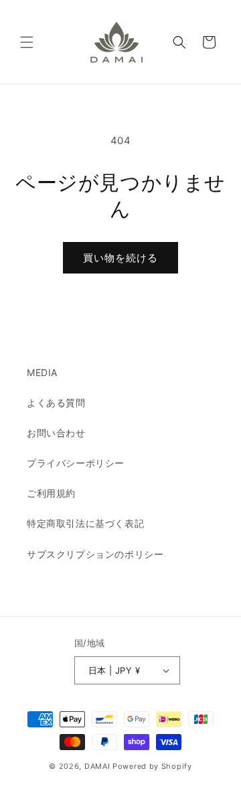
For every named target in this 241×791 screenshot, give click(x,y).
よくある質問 (56, 402)
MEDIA (42, 372)
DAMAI (98, 766)
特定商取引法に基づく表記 (85, 523)
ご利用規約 (51, 493)
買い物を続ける (120, 257)
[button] (27, 42)
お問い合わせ (56, 432)
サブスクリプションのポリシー (95, 554)
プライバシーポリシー (76, 463)
